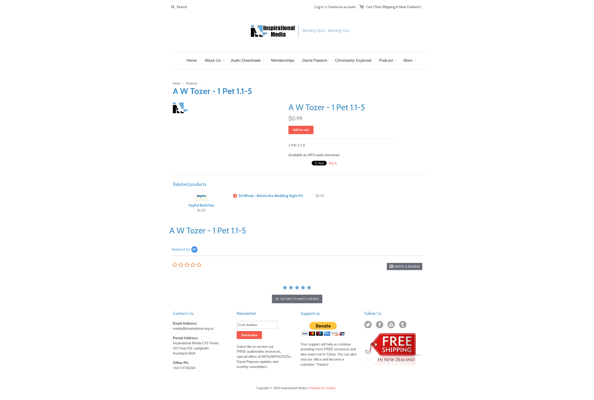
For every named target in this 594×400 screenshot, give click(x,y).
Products (191, 83)
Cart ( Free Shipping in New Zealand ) (393, 7)
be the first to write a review (297, 299)
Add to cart (301, 130)
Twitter (369, 325)
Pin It (333, 163)
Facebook (380, 325)
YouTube (392, 325)
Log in (319, 7)
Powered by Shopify (322, 388)
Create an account (342, 7)
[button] (404, 266)
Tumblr (403, 325)
